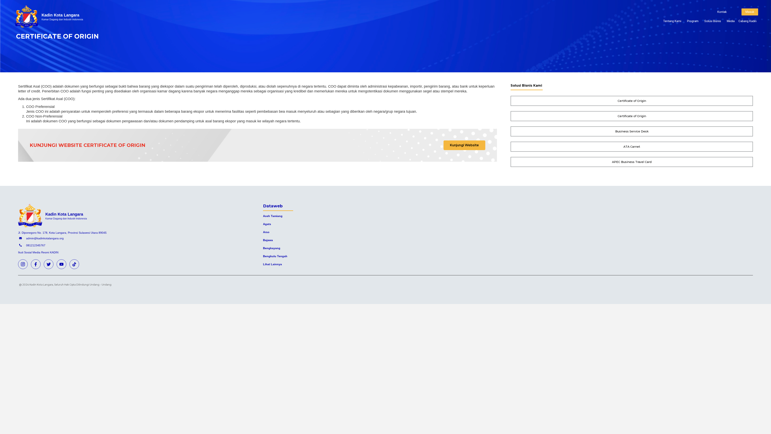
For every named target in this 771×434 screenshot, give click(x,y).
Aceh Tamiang (272, 216)
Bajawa (268, 240)
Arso (266, 232)
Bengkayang (271, 248)
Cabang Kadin (747, 21)
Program (693, 21)
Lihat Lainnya (272, 264)
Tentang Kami (672, 21)
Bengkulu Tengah (275, 256)
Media (731, 21)
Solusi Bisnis (712, 21)
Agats (267, 224)
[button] (722, 11)
